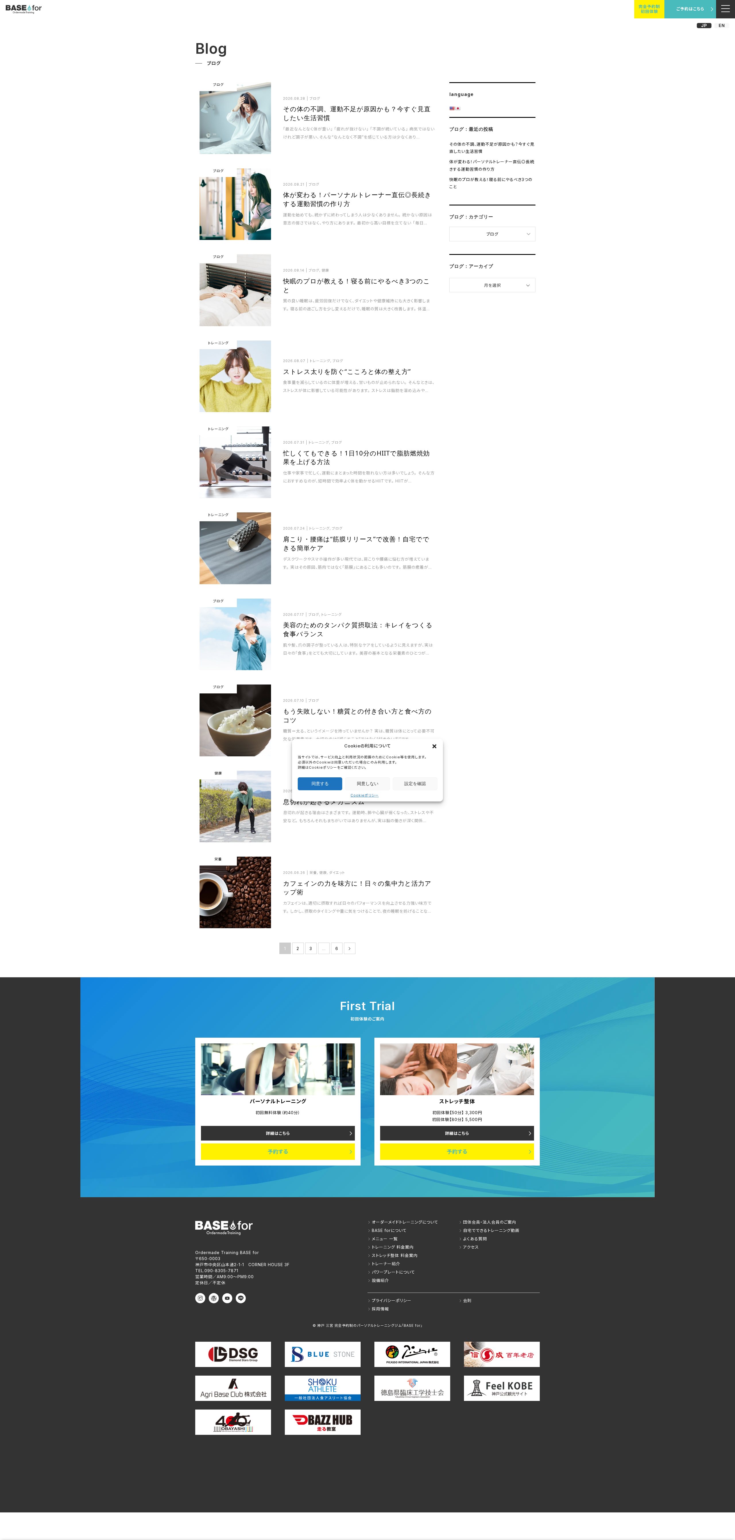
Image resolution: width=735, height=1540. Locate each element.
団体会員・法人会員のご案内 (489, 1222)
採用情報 (380, 1308)
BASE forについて (389, 1230)
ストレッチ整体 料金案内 (395, 1255)
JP (704, 25)
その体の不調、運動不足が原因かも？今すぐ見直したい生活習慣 (491, 148)
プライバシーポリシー (391, 1300)
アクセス (471, 1247)
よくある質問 (475, 1238)
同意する (320, 783)
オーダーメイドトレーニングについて (405, 1222)
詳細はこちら (278, 1133)
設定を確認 (415, 783)
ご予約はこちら (690, 8)
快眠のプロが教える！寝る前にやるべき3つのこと (490, 183)
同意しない (367, 783)
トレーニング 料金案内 (393, 1247)
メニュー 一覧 (385, 1238)
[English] (451, 108)
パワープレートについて (393, 1272)
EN (722, 25)
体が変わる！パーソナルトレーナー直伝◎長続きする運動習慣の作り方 (491, 165)
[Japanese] (457, 108)
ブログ (492, 234)
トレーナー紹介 (386, 1263)
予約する (278, 1152)
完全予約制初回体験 (649, 9)
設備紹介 (380, 1280)
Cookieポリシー (365, 795)
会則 (467, 1300)
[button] (434, 746)
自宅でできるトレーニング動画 (491, 1230)
